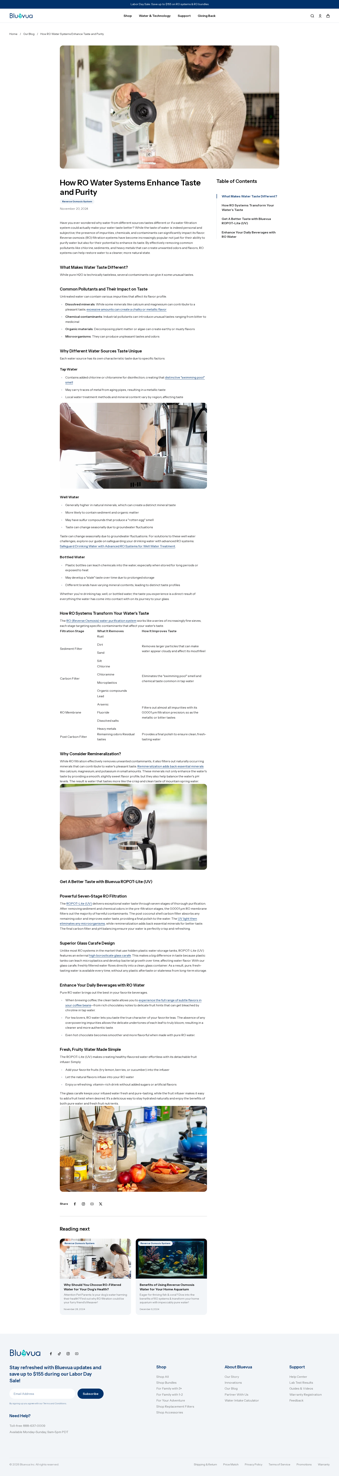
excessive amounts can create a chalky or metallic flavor (127, 309)
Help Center (298, 1377)
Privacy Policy (253, 1464)
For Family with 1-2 (169, 1394)
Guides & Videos (301, 1388)
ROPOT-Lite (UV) (79, 903)
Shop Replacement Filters (175, 1406)
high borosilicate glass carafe (110, 955)
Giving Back (207, 16)
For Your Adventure (170, 1400)
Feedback (296, 1400)
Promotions (304, 1464)
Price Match (231, 1464)
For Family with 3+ (169, 1388)
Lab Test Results (301, 1382)
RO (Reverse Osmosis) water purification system (101, 621)
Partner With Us (236, 1394)
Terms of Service (279, 1464)
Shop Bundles (166, 1382)
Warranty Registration (305, 1394)
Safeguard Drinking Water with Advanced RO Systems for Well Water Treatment (117, 546)
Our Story (232, 1377)
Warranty (324, 1464)
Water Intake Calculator (242, 1400)
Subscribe (90, 1394)
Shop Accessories (169, 1412)
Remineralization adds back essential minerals (170, 766)
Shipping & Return (205, 1464)
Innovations (233, 1382)
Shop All (162, 1377)
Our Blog (231, 1388)
